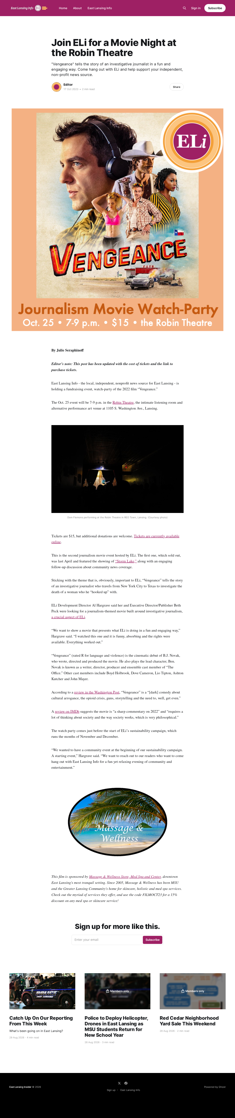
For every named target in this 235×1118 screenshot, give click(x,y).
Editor (68, 84)
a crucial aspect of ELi (68, 616)
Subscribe (215, 8)
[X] (119, 1083)
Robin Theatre (123, 402)
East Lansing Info (100, 8)
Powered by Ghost (215, 1086)
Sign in (196, 8)
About (77, 8)
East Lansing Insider (20, 1086)
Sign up (111, 1090)
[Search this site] (184, 8)
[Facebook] (125, 1083)
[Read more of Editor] (56, 87)
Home (63, 8)
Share (176, 86)
